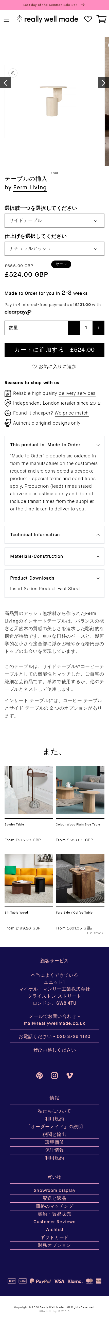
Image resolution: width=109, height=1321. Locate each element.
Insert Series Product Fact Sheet (45, 589)
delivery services (77, 393)
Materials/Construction (36, 556)
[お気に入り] (88, 19)
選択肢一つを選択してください (41, 208)
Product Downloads (32, 578)
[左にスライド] (5, 82)
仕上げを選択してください (36, 236)
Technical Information (35, 534)
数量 (13, 327)
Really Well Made (52, 1307)
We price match (72, 413)
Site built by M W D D (54, 1311)
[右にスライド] (103, 82)
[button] (6, 19)
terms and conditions (72, 479)
